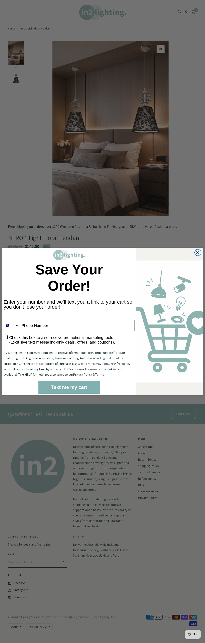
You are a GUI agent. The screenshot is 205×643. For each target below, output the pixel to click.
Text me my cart (69, 387)
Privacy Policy (82, 374)
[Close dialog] (198, 252)
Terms (99, 374)
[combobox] (11, 325)
